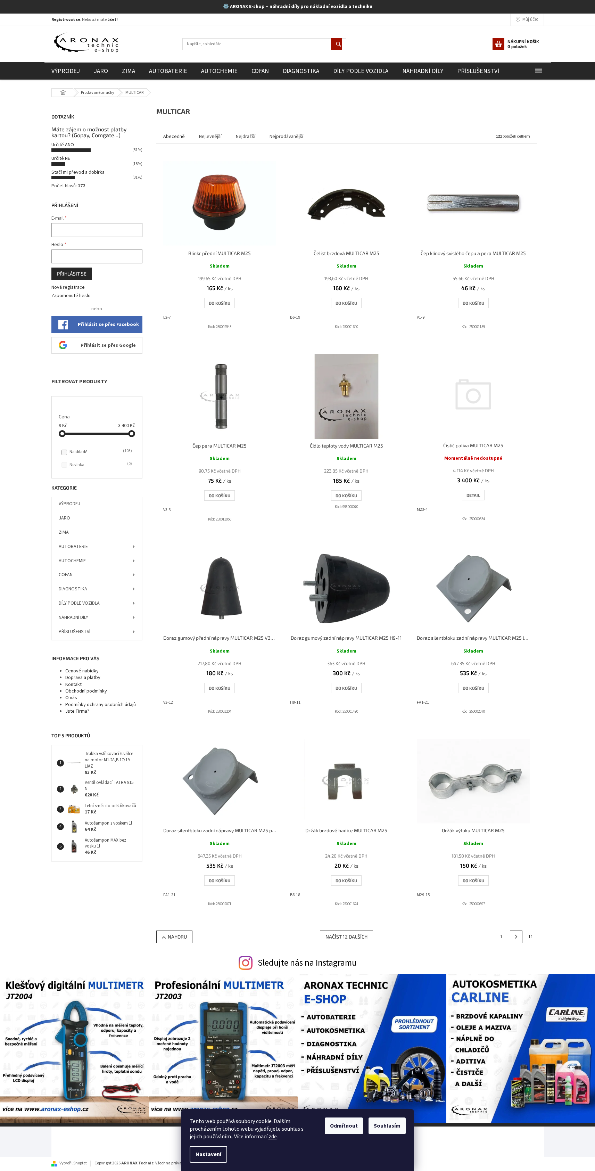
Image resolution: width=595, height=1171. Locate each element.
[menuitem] (65, 71)
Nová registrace (68, 287)
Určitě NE (60, 158)
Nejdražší (245, 136)
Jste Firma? (77, 711)
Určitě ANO (62, 144)
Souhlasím (387, 1126)
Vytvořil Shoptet (73, 1163)
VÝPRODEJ (69, 503)
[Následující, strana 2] (516, 937)
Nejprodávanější (286, 136)
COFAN (66, 574)
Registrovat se (65, 20)
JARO (64, 518)
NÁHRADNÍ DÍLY (73, 617)
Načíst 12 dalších (346, 937)
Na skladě (100, 452)
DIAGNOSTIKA (73, 589)
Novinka (100, 464)
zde (272, 1136)
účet (111, 20)
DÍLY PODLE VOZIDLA (79, 603)
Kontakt (73, 684)
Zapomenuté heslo (71, 296)
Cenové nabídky (82, 671)
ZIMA (64, 532)
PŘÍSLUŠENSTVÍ (74, 631)
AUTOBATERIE (73, 546)
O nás (71, 697)
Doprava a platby (82, 677)
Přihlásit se (71, 274)
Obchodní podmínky (86, 691)
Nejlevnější (210, 136)
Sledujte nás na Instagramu (307, 963)
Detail (473, 495)
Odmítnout (344, 1126)
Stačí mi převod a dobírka (78, 172)
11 (530, 936)
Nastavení (208, 1154)
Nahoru (177, 937)
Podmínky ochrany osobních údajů (100, 704)
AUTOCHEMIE (72, 560)
